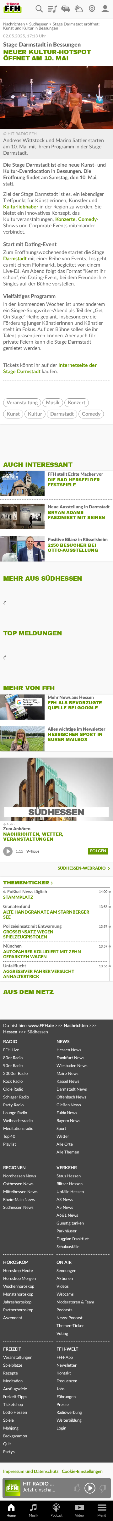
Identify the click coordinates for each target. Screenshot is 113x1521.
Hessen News (68, 1050)
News (63, 1042)
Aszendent (12, 1318)
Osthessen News (18, 1184)
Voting (62, 1334)
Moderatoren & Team (75, 1302)
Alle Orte (64, 1144)
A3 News (64, 1200)
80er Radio (13, 1058)
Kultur (35, 414)
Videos (62, 1287)
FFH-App (64, 1358)
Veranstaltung (22, 402)
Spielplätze (12, 1365)
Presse (62, 1405)
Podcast (56, 1515)
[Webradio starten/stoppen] (89, 1488)
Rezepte (10, 1373)
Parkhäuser (66, 1231)
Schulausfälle (67, 1247)
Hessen (10, 1032)
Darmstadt (15, 258)
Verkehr (66, 1168)
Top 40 (9, 1137)
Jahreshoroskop (17, 1302)
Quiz (7, 1444)
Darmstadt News (71, 1089)
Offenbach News (71, 1097)
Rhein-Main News (19, 1200)
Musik (53, 402)
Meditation (13, 1381)
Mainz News (67, 1074)
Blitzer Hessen (69, 1184)
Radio (10, 1042)
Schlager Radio (16, 1097)
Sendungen (66, 1271)
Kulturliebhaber (20, 206)
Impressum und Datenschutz (30, 1471)
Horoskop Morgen (19, 1279)
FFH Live (11, 1050)
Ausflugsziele (15, 1389)
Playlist (52, 6)
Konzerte (65, 219)
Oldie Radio (13, 1089)
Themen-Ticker (26, 883)
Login (61, 1428)
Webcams (65, 1294)
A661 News (67, 1216)
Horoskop (15, 1262)
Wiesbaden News (72, 1066)
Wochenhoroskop (18, 1287)
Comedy (87, 219)
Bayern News (68, 1121)
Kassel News (67, 1082)
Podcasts (64, 1310)
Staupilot (65, 6)
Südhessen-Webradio (82, 868)
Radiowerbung (69, 1413)
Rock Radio (13, 1082)
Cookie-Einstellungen (82, 1471)
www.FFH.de (41, 1026)
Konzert (76, 402)
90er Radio (13, 1066)
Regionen (14, 1168)
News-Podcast (69, 1318)
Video (79, 1515)
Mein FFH (105, 6)
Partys (9, 1452)
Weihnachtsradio (18, 1121)
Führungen (66, 1397)
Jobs (60, 1389)
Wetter (78, 6)
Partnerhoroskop (18, 1310)
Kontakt (63, 1373)
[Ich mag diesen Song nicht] (102, 1488)
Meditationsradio (18, 1129)
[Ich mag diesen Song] (77, 1488)
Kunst (13, 414)
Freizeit (12, 1349)
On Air (64, 1262)
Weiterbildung (69, 1421)
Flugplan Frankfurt (72, 1239)
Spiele (8, 1421)
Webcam (92, 6)
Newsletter (66, 1365)
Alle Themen (67, 1152)
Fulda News (66, 1113)
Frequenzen (66, 1381)
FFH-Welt (67, 1349)
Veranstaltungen (17, 1358)
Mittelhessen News (20, 1192)
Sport (61, 1129)
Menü (101, 1515)
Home (11, 1515)
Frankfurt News (70, 1058)
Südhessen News (18, 1208)
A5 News (64, 1208)
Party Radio (13, 1105)
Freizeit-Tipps (15, 1397)
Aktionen (64, 1279)
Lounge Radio (15, 1113)
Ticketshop (13, 1405)
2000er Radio (15, 1074)
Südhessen (38, 24)
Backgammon (15, 1436)
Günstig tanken (70, 1223)
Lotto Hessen (15, 1413)
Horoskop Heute (18, 1271)
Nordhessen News (19, 1176)
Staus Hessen (68, 1176)
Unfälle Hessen (70, 1192)
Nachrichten (14, 24)
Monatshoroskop (18, 1294)
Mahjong (11, 1428)
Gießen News (68, 1105)
